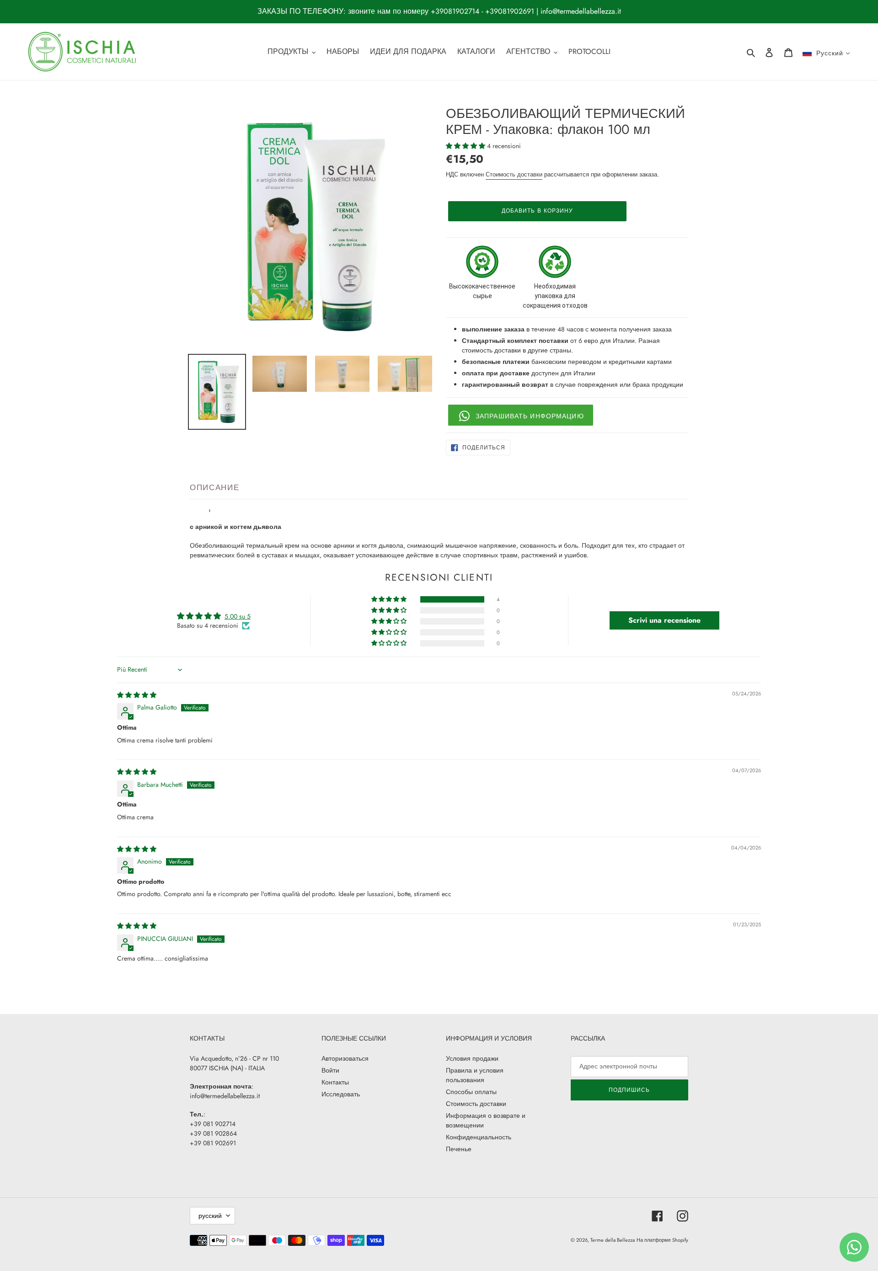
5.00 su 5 (238, 616)
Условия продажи (472, 1058)
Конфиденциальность (478, 1137)
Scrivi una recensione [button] (664, 620)
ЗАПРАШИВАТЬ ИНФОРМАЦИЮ (530, 416)
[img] (136, 695)
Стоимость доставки (514, 174)
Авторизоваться (345, 1058)
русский (210, 1215)
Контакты (335, 1082)
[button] (466, 145)
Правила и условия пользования (474, 1075)
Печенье (458, 1149)
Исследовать (340, 1094)
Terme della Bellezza (612, 1240)
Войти (330, 1070)
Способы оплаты (471, 1091)
